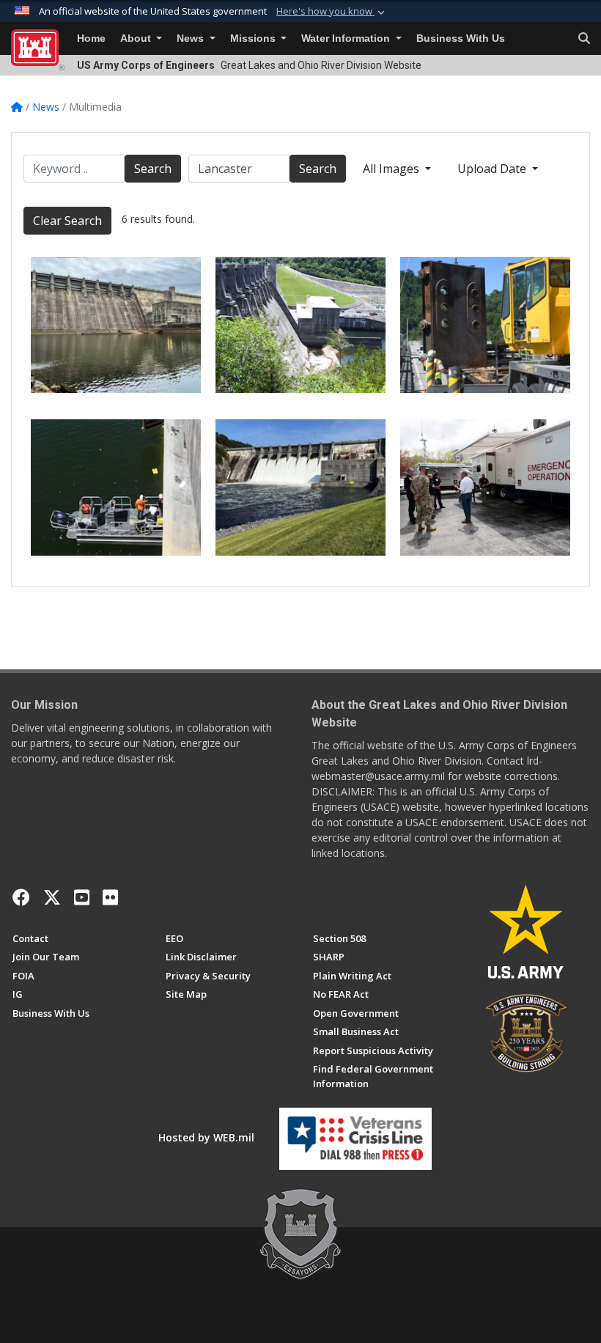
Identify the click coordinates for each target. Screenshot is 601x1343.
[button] (332, 11)
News (192, 38)
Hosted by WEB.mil (206, 1137)
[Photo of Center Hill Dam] (116, 325)
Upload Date (493, 169)
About (137, 38)
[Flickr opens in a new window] (110, 897)
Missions (254, 38)
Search (153, 169)
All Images (392, 169)
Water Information (347, 38)
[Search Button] (584, 39)
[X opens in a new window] (52, 897)
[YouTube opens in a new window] (81, 897)
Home (91, 38)
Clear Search (67, 221)
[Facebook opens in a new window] (21, 897)
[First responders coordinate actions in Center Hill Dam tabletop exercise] (485, 487)
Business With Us (460, 38)
